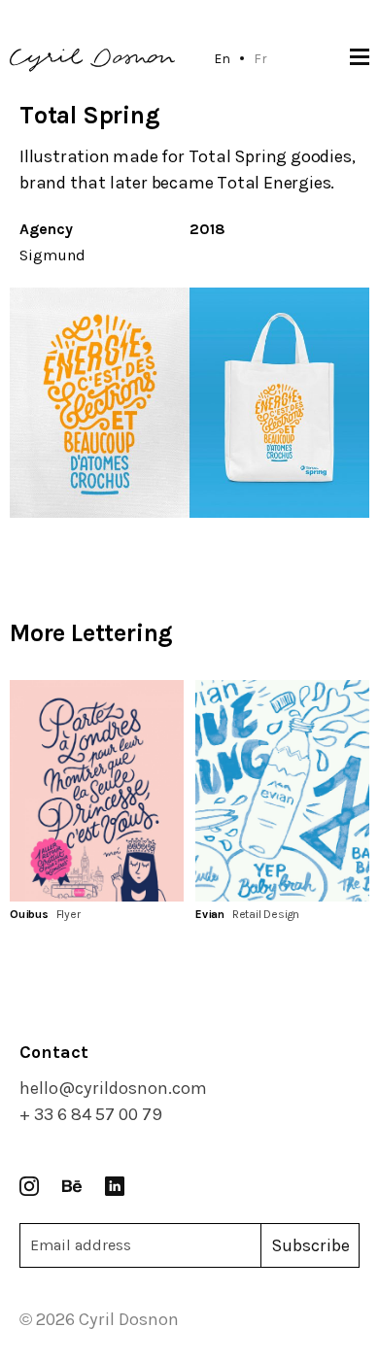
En (222, 58)
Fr (260, 58)
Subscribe (310, 1245)
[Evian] (282, 790)
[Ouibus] (97, 790)
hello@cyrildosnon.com (113, 1088)
